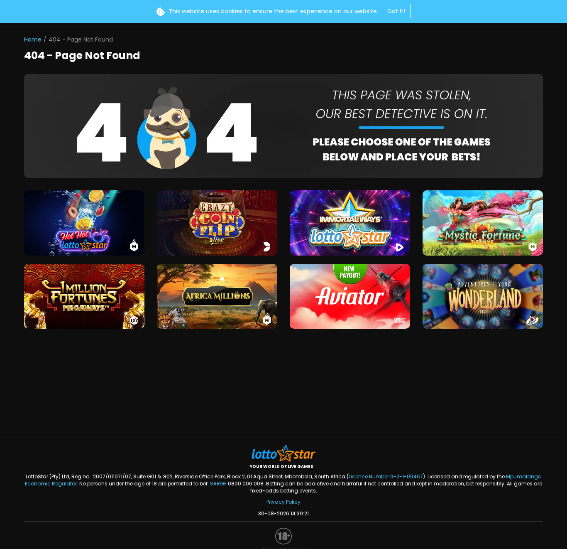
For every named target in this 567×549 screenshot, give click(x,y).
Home (33, 39)
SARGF (218, 483)
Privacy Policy (283, 501)
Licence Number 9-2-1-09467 (386, 476)
